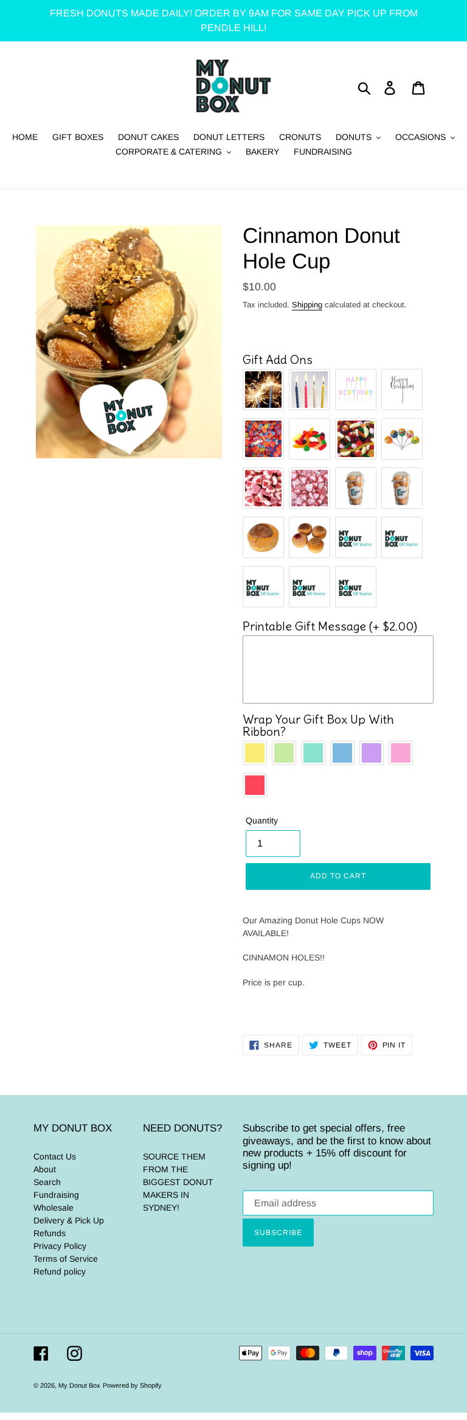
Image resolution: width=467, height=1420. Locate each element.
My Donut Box (79, 1385)
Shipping (307, 304)
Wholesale (53, 1207)
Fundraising (56, 1195)
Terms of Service (65, 1259)
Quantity (262, 820)
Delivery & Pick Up (68, 1220)
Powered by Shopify (132, 1385)
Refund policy (59, 1271)
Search (47, 1182)
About (44, 1169)
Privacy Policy (59, 1246)
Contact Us (54, 1156)
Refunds (49, 1233)
